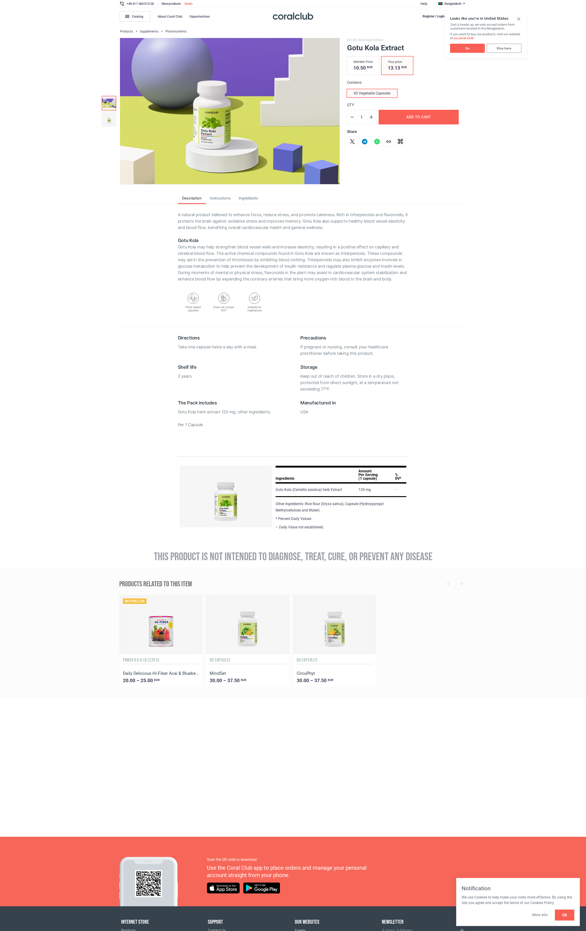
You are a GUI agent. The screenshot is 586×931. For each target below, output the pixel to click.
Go (467, 48)
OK (564, 915)
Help (424, 3)
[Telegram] (364, 141)
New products (171, 3)
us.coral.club (464, 38)
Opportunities (200, 16)
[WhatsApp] (377, 141)
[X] (352, 141)
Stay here (503, 48)
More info (540, 915)
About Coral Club (170, 16)
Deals (188, 3)
